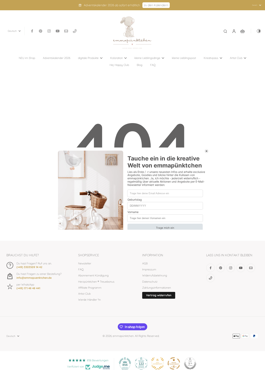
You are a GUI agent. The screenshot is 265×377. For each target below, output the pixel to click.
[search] (225, 31)
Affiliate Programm (89, 287)
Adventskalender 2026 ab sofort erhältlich (112, 5)
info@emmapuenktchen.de (34, 278)
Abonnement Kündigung (93, 275)
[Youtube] (57, 31)
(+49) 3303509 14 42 (29, 267)
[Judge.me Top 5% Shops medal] (190, 363)
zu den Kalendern (156, 5)
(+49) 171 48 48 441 (28, 288)
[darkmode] (256, 31)
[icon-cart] (242, 31)
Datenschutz (150, 281)
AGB (145, 263)
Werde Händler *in (89, 299)
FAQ (81, 269)
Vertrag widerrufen (158, 295)
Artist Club (84, 293)
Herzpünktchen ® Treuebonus (96, 281)
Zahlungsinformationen (156, 287)
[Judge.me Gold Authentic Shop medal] (157, 363)
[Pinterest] (40, 31)
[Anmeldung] (233, 31)
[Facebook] (32, 31)
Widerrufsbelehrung (154, 275)
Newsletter (84, 263)
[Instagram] (49, 31)
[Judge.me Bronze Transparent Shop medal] (174, 363)
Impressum (149, 269)
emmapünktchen (123, 336)
